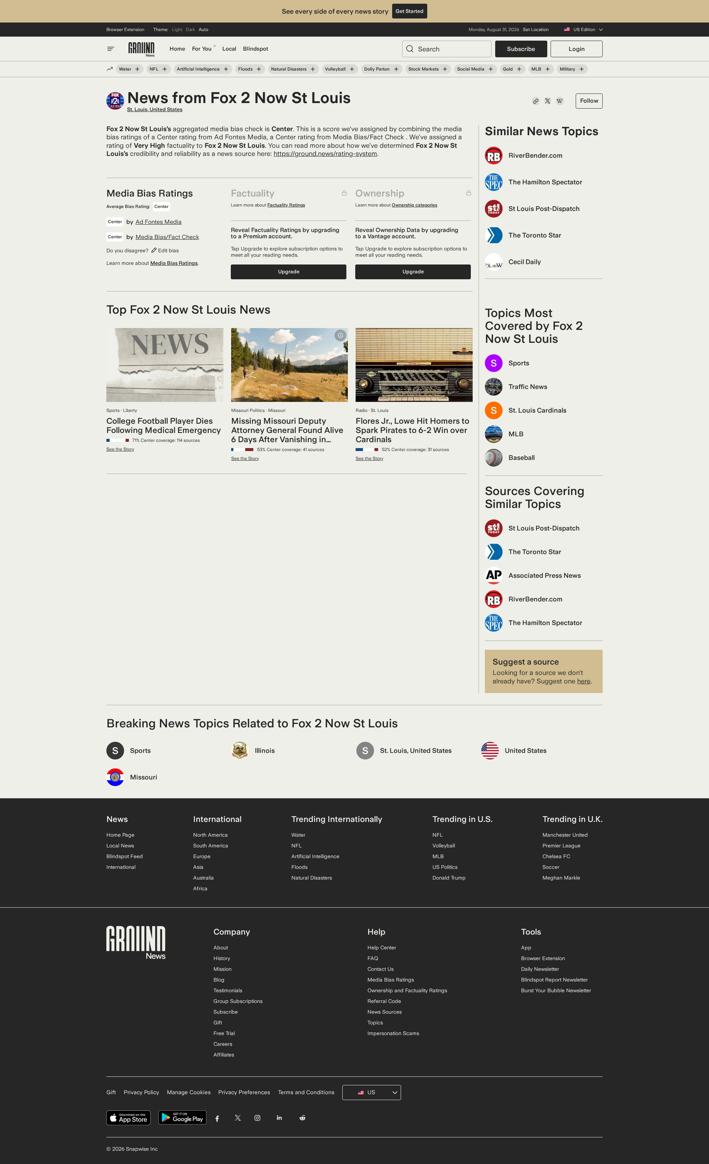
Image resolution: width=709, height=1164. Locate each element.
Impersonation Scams (393, 1033)
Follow (589, 100)
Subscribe (521, 48)
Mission (222, 969)
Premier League (561, 846)
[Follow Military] (581, 69)
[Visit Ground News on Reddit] (302, 1117)
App (526, 947)
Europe (201, 856)
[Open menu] (110, 48)
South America (210, 846)
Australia (203, 878)
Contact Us (380, 969)
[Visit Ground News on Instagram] (257, 1117)
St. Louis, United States (154, 109)
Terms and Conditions (306, 1092)
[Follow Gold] (519, 69)
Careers (222, 1044)
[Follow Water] (137, 69)
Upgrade (288, 271)
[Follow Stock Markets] (445, 69)
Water (125, 69)
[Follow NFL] (164, 69)
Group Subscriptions (238, 1001)
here (583, 681)
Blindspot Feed (124, 856)
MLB (536, 69)
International (121, 867)
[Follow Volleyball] (352, 69)
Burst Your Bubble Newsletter (556, 990)
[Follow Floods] (259, 69)
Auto (203, 29)
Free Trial (224, 1033)
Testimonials (227, 990)
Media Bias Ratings (174, 263)
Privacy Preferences (244, 1092)
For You (202, 48)
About (220, 947)
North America (210, 835)
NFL (154, 69)
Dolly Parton (377, 69)
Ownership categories (414, 205)
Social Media (470, 69)
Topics (375, 1022)
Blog (219, 980)
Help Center (381, 947)
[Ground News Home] (141, 49)
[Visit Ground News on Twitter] (237, 1117)
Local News (120, 846)
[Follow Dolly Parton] (396, 69)
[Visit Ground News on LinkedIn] (279, 1117)
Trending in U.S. (462, 819)
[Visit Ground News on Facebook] (217, 1118)
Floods (245, 69)
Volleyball (335, 69)
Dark (190, 29)
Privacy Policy (141, 1092)
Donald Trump (449, 878)
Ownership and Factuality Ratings (407, 990)
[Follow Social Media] (490, 69)
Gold (508, 69)
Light (177, 29)
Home (177, 48)
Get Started (409, 11)
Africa (200, 888)
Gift (217, 1022)
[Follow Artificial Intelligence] (226, 69)
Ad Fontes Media (159, 222)
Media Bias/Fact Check (167, 237)
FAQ (372, 958)
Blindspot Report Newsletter (554, 980)
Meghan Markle (561, 878)
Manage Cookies (189, 1092)
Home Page (120, 835)
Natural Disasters (288, 69)
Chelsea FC (556, 856)
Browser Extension (125, 29)
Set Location (536, 29)
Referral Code (384, 1001)
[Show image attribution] (340, 335)
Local (229, 48)
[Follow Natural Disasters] (312, 69)
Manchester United (565, 835)
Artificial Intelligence (198, 69)
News (117, 819)
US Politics (445, 867)
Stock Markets (423, 69)
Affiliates (223, 1055)
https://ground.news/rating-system (325, 153)
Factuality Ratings (286, 205)
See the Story (120, 449)
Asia (198, 867)
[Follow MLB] (547, 69)
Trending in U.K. (572, 819)
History (221, 958)
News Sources (384, 1012)
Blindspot (255, 48)
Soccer (550, 867)
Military (567, 69)
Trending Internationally (336, 819)
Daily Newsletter (540, 969)
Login (577, 48)
